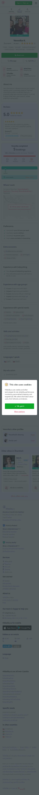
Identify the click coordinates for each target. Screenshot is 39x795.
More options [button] (19, 411)
